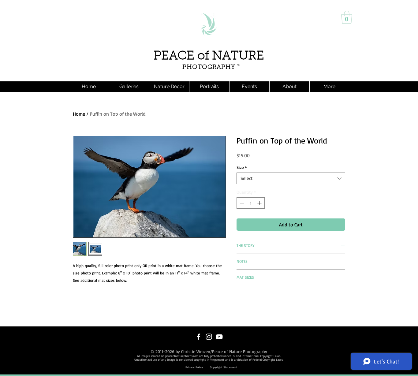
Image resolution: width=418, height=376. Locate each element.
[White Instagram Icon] (209, 337)
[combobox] (291, 178)
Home (79, 114)
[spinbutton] (250, 203)
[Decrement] (241, 203)
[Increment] (260, 203)
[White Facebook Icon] (198, 337)
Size (242, 167)
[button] (346, 17)
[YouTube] (219, 337)
